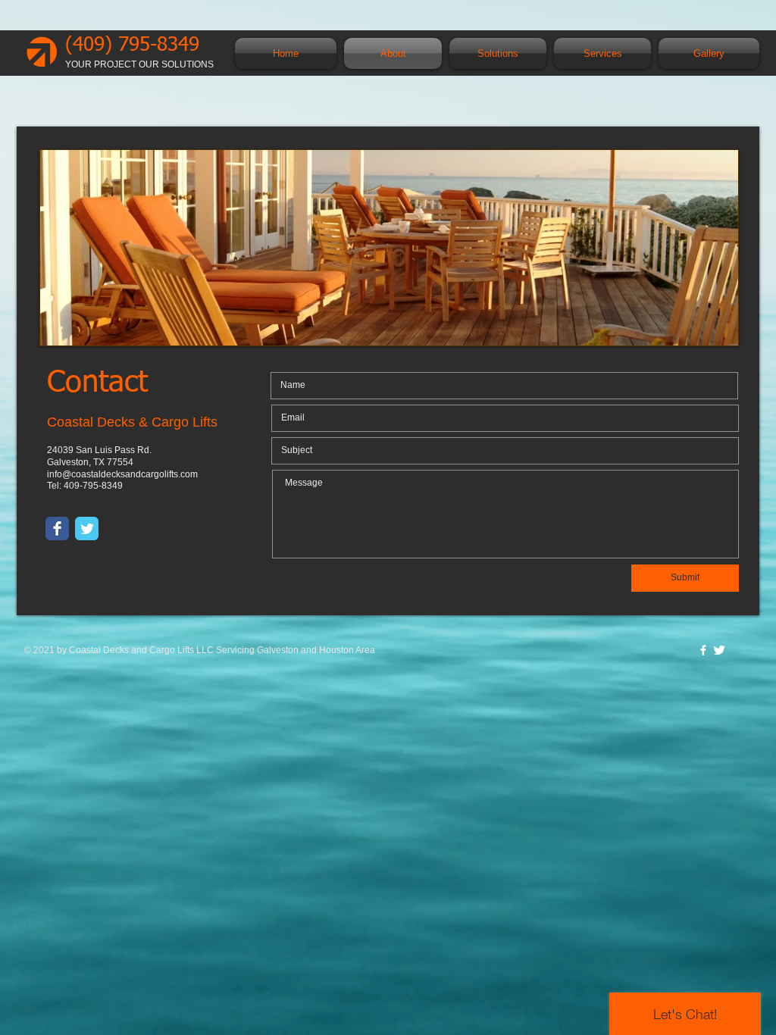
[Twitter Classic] (87, 528)
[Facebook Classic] (57, 528)
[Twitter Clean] (719, 650)
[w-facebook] (703, 650)
